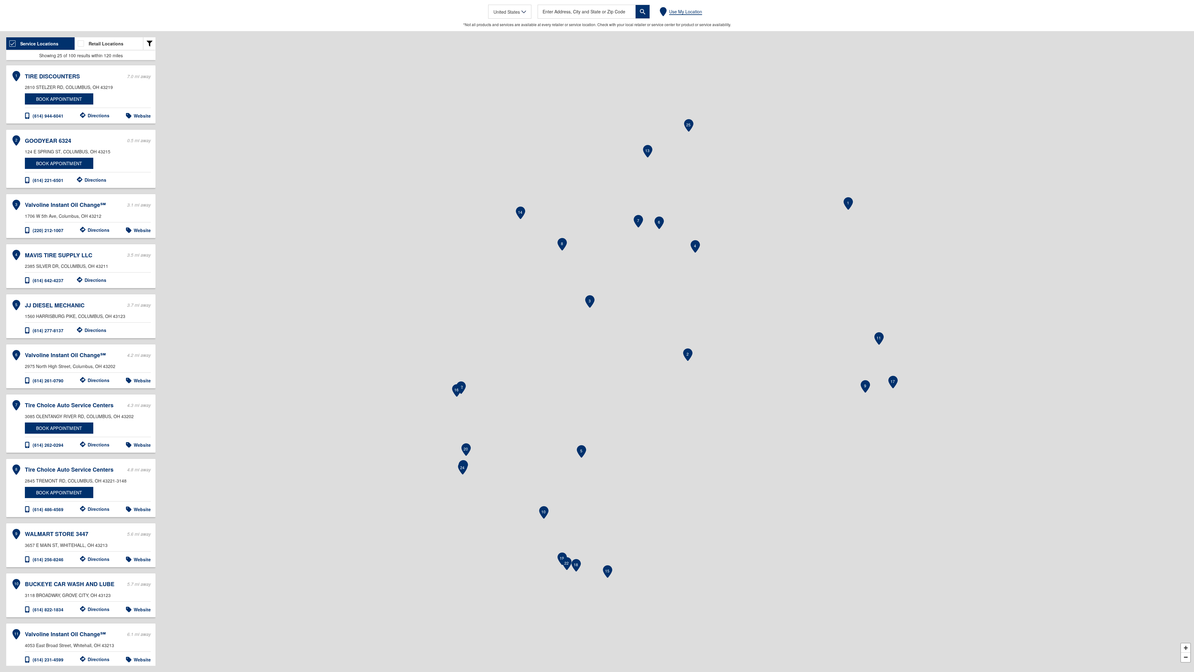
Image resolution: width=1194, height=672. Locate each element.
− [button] (1186, 657)
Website (142, 116)
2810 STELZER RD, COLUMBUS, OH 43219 (69, 87)
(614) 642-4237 (48, 280)
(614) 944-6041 (48, 116)
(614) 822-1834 (48, 609)
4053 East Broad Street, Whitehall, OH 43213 (69, 645)
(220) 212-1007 (48, 230)
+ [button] (1186, 648)
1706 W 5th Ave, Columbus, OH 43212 (63, 216)
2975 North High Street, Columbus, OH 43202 (70, 366)
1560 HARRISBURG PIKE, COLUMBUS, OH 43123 (75, 316)
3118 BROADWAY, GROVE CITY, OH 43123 (68, 595)
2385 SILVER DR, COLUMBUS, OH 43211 (66, 266)
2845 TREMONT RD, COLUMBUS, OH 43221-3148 (76, 481)
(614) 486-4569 (48, 509)
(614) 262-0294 (48, 445)
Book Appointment (59, 99)
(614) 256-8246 (48, 559)
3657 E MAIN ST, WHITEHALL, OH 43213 (66, 545)
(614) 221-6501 (48, 180)
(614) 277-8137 (48, 330)
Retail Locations (106, 43)
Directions (98, 115)
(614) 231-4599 (48, 659)
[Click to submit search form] (643, 11)
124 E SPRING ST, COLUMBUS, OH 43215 (67, 151)
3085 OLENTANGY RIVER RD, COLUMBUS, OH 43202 (79, 416)
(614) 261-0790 (48, 380)
